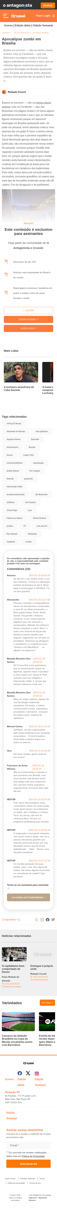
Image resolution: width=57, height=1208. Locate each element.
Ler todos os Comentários (27, 897)
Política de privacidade (16, 1183)
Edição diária (23, 25)
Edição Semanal (43, 25)
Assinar (48, 5)
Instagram (42, 920)
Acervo (8, 25)
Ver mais (46, 1002)
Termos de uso (35, 1183)
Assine (42, 1178)
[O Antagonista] (17, 5)
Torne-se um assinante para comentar (28, 885)
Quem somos (10, 1178)
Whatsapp (36, 920)
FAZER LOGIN (28, 328)
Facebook (48, 920)
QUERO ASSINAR (28, 319)
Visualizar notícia (14, 364)
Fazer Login (43, 15)
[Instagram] (37, 1074)
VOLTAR (29, 310)
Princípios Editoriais (27, 1178)
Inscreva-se (28, 1163)
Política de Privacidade (33, 1156)
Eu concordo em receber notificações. (27, 1152)
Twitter (53, 920)
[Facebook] (20, 1074)
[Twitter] (28, 1074)
